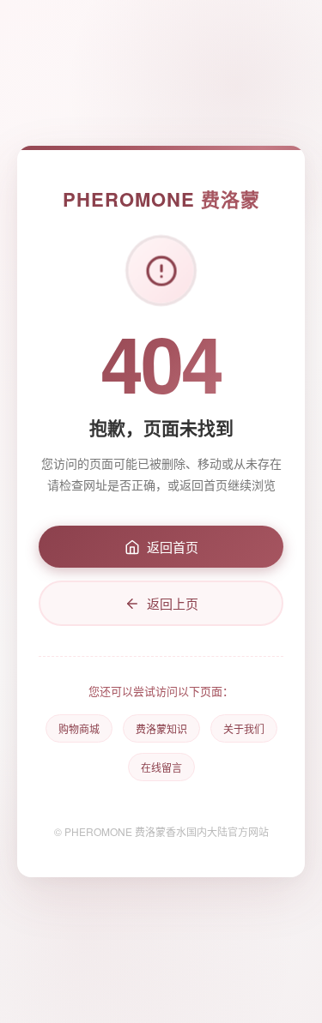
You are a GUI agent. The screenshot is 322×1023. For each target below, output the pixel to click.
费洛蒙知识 (161, 728)
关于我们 (243, 728)
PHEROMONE (161, 199)
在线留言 (161, 767)
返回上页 (172, 603)
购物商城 (79, 728)
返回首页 (172, 547)
